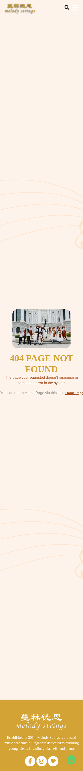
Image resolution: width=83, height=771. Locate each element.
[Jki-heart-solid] (53, 761)
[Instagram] (41, 761)
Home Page (74, 393)
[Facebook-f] (30, 761)
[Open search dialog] (66, 8)
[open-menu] (75, 9)
